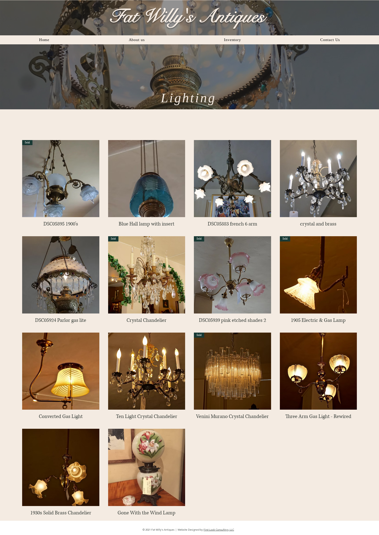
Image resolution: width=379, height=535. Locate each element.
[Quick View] (146, 178)
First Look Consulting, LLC (219, 529)
